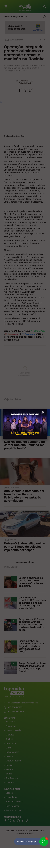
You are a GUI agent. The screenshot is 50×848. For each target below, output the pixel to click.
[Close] (47, 409)
